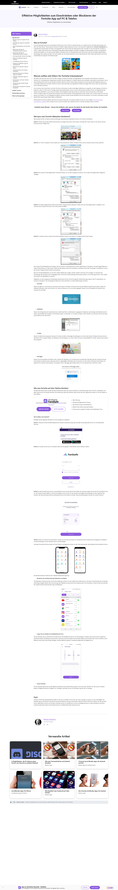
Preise (91, 7)
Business (94, 2)
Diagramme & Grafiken (59, 2)
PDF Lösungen (72, 2)
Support (105, 2)
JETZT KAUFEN (58, 409)
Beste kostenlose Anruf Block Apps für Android (20, 74)
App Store (51, 404)
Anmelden (85, 887)
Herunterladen (71, 7)
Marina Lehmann (43, 34)
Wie (14, 802)
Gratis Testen (95, 887)
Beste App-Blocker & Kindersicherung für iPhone (20, 50)
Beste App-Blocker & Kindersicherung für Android (20, 53)
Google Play (60, 403)
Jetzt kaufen (76, 110)
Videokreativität (46, 2)
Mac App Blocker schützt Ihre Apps (22, 56)
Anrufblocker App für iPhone (20, 61)
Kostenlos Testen (83, 7)
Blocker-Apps (55, 36)
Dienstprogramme (83, 2)
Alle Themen (16, 34)
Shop (100, 2)
